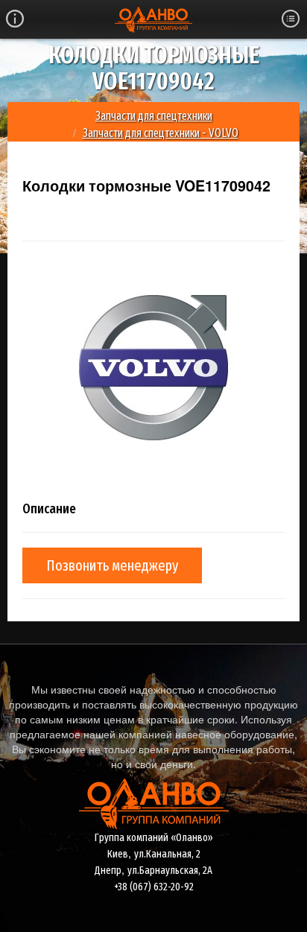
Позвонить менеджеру (112, 565)
